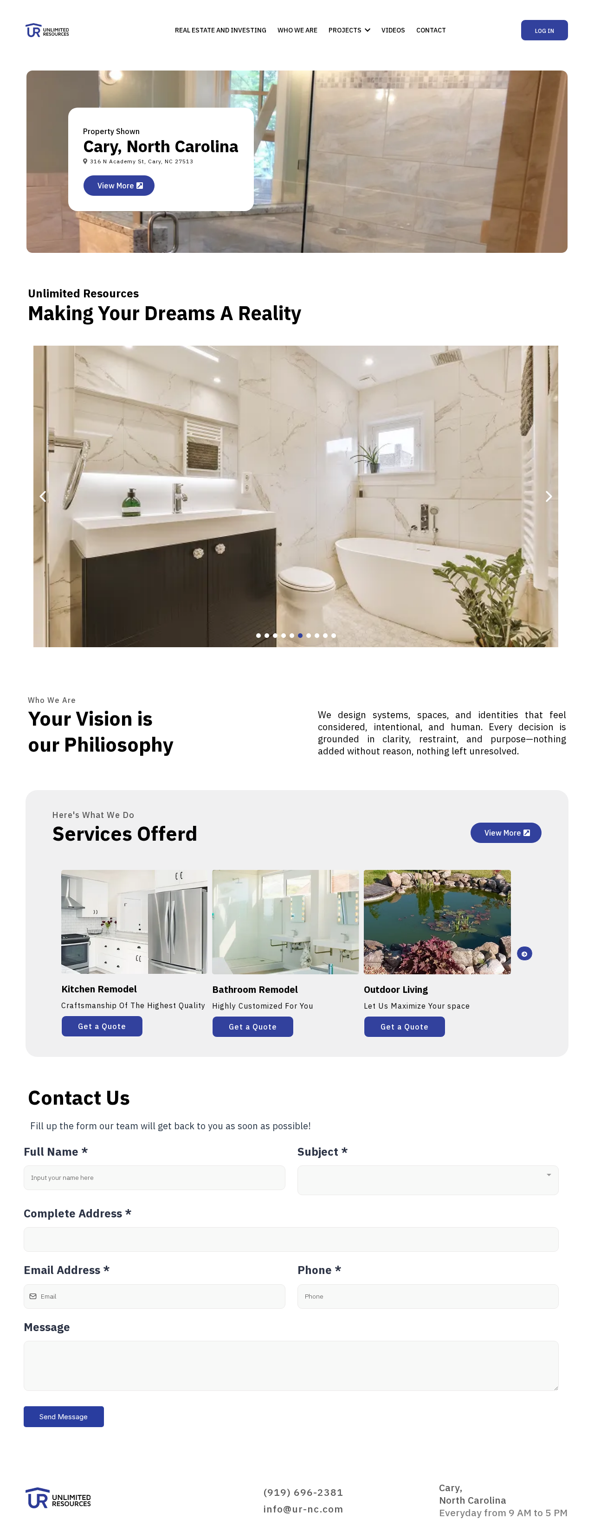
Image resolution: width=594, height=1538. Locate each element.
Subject (322, 1151)
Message (47, 1326)
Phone (319, 1269)
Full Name (56, 1151)
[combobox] (428, 1180)
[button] (366, 30)
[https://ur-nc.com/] (47, 30)
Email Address (67, 1269)
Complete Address (78, 1213)
